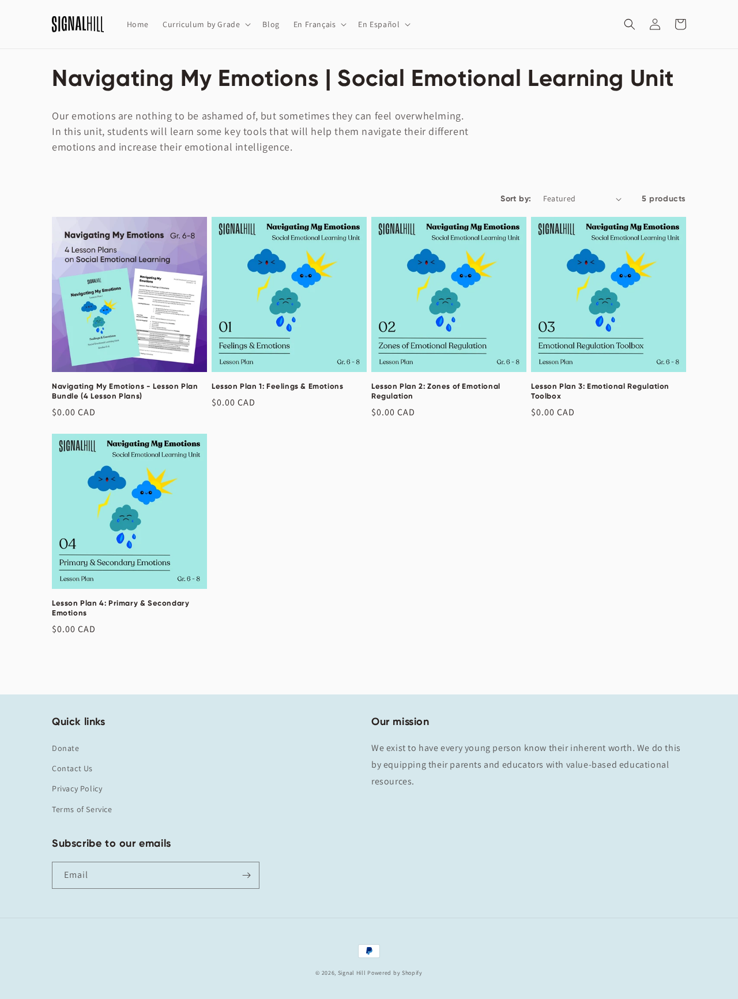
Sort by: (515, 199)
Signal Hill (352, 973)
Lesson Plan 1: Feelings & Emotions (277, 386)
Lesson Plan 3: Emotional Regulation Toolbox (600, 391)
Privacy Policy (77, 788)
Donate (66, 748)
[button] (205, 24)
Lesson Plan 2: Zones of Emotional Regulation (435, 391)
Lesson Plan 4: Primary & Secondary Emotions (120, 608)
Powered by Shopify (395, 973)
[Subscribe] (246, 875)
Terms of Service (82, 809)
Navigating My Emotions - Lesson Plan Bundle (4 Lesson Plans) (125, 391)
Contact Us (72, 768)
